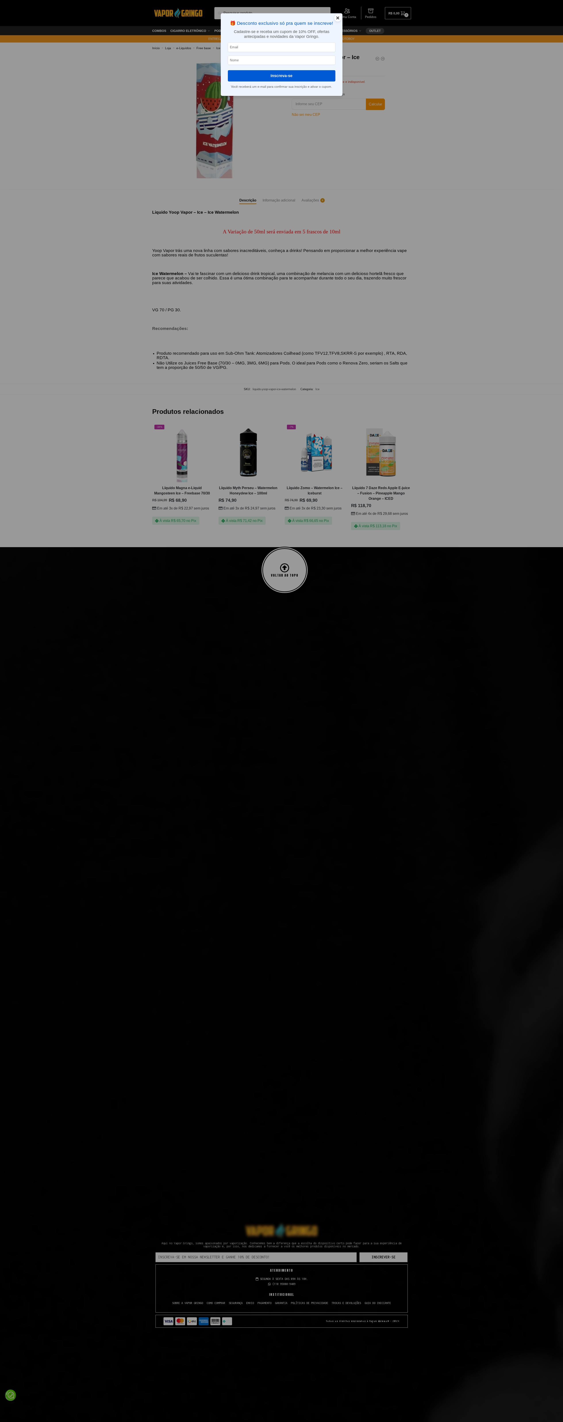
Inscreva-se (281, 76)
